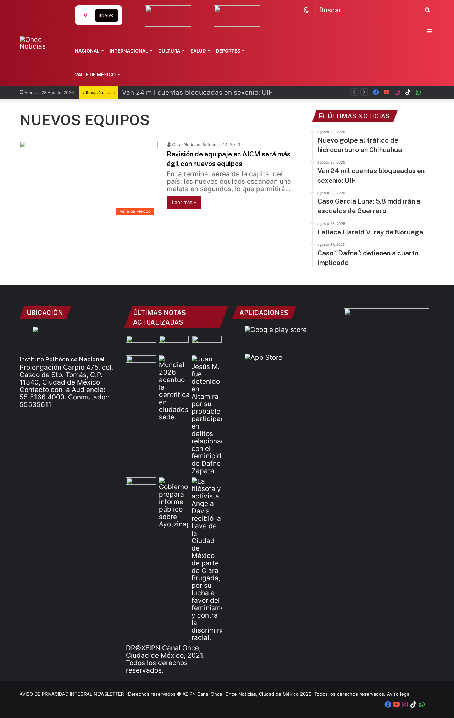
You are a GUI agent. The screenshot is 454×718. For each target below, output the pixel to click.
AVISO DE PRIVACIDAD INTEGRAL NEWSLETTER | (74, 694)
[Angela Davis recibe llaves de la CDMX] (207, 559)
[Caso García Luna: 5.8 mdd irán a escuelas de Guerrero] (207, 344)
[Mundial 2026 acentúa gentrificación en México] (174, 388)
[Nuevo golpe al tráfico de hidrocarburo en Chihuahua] (141, 344)
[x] (429, 92)
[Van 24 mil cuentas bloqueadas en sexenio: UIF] (174, 344)
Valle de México (95, 74)
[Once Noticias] (40, 43)
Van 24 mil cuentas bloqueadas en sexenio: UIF (197, 92)
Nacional (87, 51)
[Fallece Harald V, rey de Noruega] (141, 363)
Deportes (228, 51)
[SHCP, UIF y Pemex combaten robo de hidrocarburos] (141, 486)
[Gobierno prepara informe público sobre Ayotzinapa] (174, 502)
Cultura (169, 51)
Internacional (129, 51)
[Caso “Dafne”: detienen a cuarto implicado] (207, 415)
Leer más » (184, 202)
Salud (198, 51)
